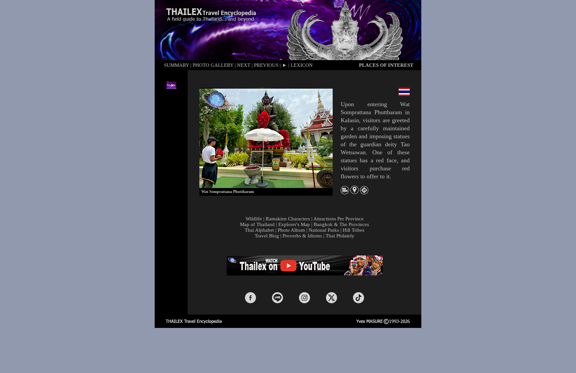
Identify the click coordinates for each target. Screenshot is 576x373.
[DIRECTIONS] (364, 192)
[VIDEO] (345, 192)
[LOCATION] (354, 192)
